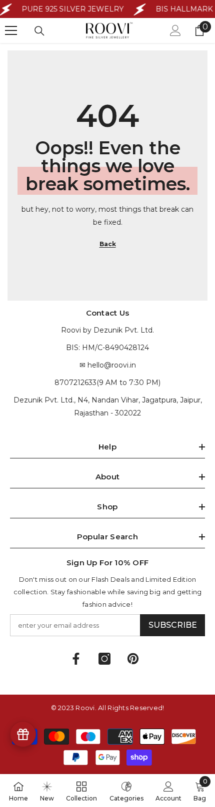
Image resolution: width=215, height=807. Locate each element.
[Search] (40, 31)
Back (108, 244)
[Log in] (175, 30)
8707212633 (75, 382)
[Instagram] (104, 658)
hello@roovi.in (112, 365)
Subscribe (172, 625)
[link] (168, 790)
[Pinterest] (133, 658)
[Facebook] (76, 658)
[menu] (11, 30)
